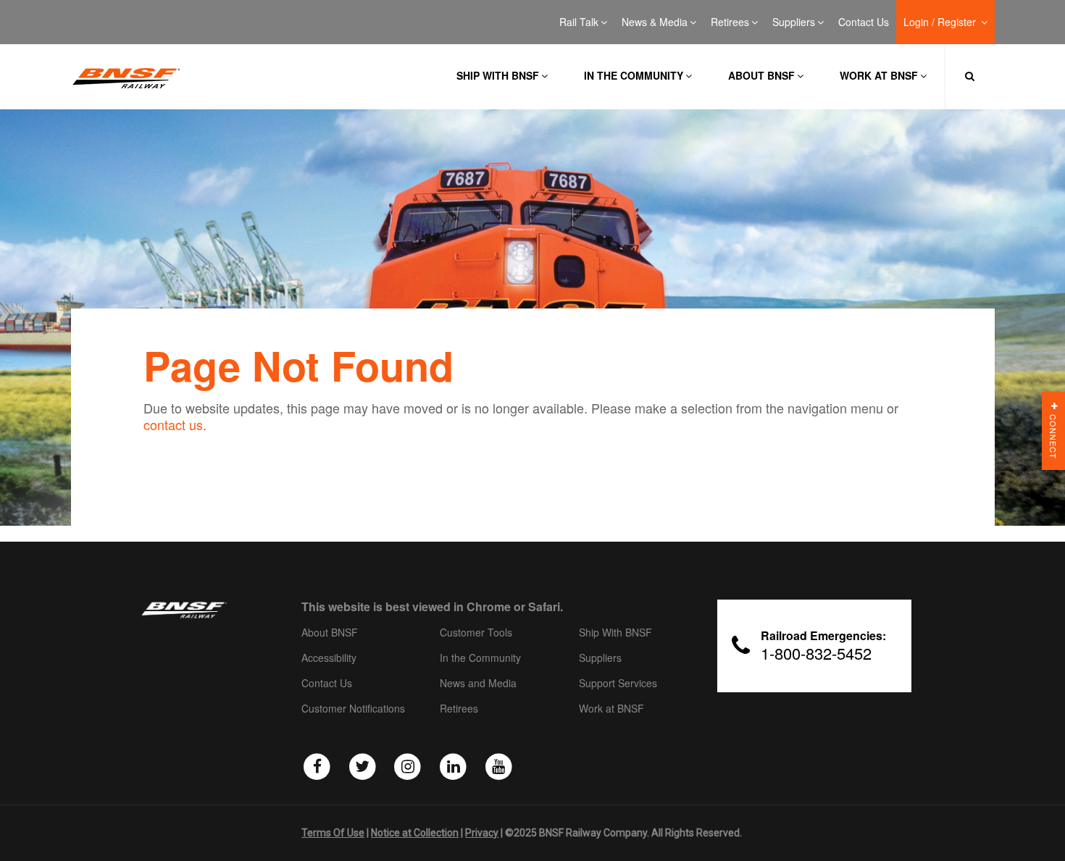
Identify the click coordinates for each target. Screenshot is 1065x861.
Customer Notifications (353, 708)
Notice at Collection (415, 833)
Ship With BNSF (615, 632)
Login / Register (941, 22)
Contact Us (863, 22)
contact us (173, 424)
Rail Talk (578, 22)
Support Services (618, 683)
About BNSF (761, 75)
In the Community (633, 75)
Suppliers (793, 22)
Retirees (730, 22)
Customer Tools (476, 632)
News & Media (655, 22)
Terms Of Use (332, 833)
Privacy (481, 833)
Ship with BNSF (497, 75)
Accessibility (328, 658)
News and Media (478, 683)
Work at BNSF (879, 75)
